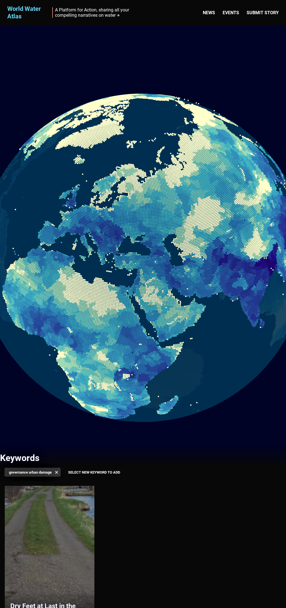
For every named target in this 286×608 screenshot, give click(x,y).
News (209, 12)
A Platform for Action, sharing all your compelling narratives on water (92, 12)
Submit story (263, 12)
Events (231, 12)
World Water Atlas (24, 12)
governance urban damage (30, 472)
